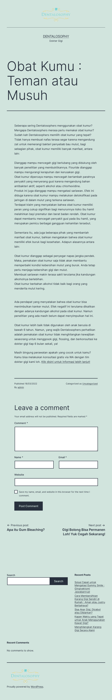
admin (21, 387)
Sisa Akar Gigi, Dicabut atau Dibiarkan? (88, 611)
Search (11, 575)
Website (19, 474)
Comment (21, 423)
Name (18, 457)
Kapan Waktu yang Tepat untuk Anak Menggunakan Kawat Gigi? (90, 619)
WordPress (37, 686)
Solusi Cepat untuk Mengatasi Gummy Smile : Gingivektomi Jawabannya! (89, 587)
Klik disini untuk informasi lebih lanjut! (65, 361)
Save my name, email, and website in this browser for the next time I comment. (54, 493)
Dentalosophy (56, 36)
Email (63, 457)
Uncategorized (90, 383)
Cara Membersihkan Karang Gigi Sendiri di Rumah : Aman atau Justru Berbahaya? (90, 600)
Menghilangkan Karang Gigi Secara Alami (88, 629)
